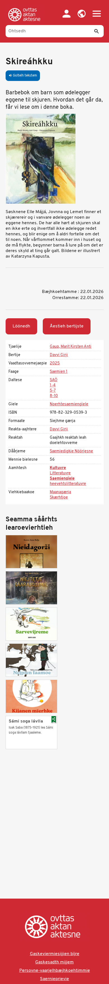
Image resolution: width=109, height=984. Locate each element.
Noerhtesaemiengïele (69, 404)
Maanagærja (60, 492)
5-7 (53, 390)
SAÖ (53, 380)
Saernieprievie (54, 979)
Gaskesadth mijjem (54, 962)
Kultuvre (58, 468)
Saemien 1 (58, 371)
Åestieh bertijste (67, 326)
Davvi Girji (59, 355)
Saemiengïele (62, 478)
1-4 (53, 385)
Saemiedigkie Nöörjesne (71, 451)
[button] (82, 13)
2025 (55, 363)
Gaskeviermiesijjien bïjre (54, 954)
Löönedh (21, 326)
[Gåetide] (25, 14)
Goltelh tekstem (23, 75)
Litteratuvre (60, 473)
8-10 (54, 396)
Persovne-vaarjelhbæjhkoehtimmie (54, 970)
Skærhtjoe (59, 497)
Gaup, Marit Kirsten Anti (70, 346)
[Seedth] (97, 31)
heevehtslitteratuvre (68, 484)
